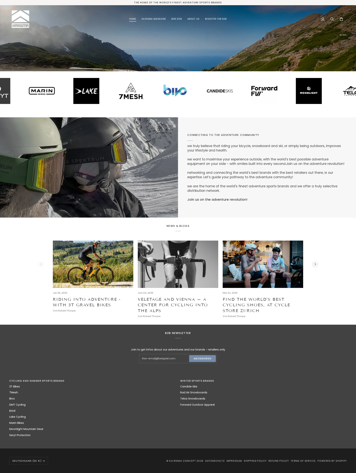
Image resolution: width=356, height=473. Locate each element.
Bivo (12, 398)
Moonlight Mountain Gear (26, 429)
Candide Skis (188, 386)
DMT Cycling (17, 405)
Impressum (234, 461)
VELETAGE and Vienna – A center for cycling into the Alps (173, 305)
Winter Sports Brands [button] (197, 381)
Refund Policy (278, 461)
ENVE (12, 411)
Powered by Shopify (332, 461)
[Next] (315, 264)
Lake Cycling (17, 417)
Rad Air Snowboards (193, 392)
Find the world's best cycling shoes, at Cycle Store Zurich (256, 305)
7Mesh (13, 392)
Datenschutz (215, 461)
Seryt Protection (20, 435)
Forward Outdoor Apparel (197, 405)
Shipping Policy (255, 461)
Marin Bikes (16, 423)
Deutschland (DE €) (27, 461)
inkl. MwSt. (343, 35)
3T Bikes (14, 386)
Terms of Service (303, 461)
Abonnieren (202, 358)
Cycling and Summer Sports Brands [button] (36, 381)
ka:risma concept (182, 461)
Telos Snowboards (192, 398)
